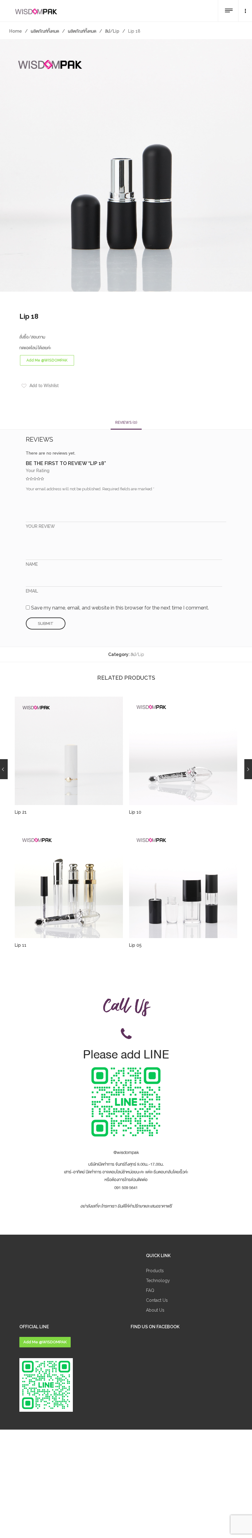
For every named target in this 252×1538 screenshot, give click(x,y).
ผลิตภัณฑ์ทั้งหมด (45, 31)
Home (15, 31)
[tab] (126, 422)
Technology (158, 1280)
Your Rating (37, 470)
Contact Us (157, 1300)
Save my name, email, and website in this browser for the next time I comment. (120, 608)
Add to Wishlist (44, 386)
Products (155, 1270)
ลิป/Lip (112, 31)
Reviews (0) (126, 422)
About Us (155, 1310)
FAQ (150, 1290)
